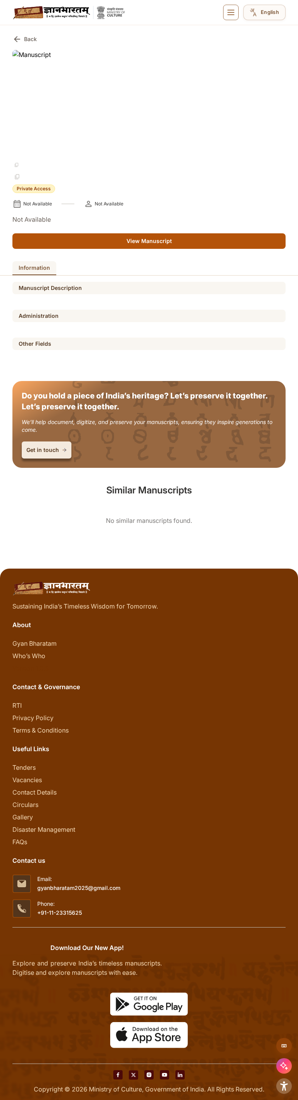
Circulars (25, 805)
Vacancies (27, 780)
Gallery (22, 817)
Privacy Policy (33, 718)
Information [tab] (34, 267)
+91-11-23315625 (59, 912)
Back (24, 39)
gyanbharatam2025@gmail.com (78, 887)
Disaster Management (43, 829)
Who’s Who (28, 656)
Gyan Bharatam (34, 643)
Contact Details (34, 792)
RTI (17, 705)
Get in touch (42, 450)
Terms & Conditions (40, 730)
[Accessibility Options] (284, 1086)
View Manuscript (149, 241)
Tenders (24, 767)
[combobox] (264, 12)
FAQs (19, 842)
